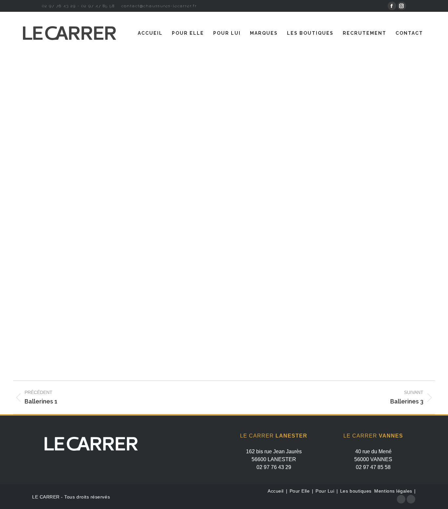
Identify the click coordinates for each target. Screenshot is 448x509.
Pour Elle (300, 491)
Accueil (276, 491)
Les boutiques (356, 491)
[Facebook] (401, 499)
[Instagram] (411, 499)
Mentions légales (393, 491)
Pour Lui (326, 491)
